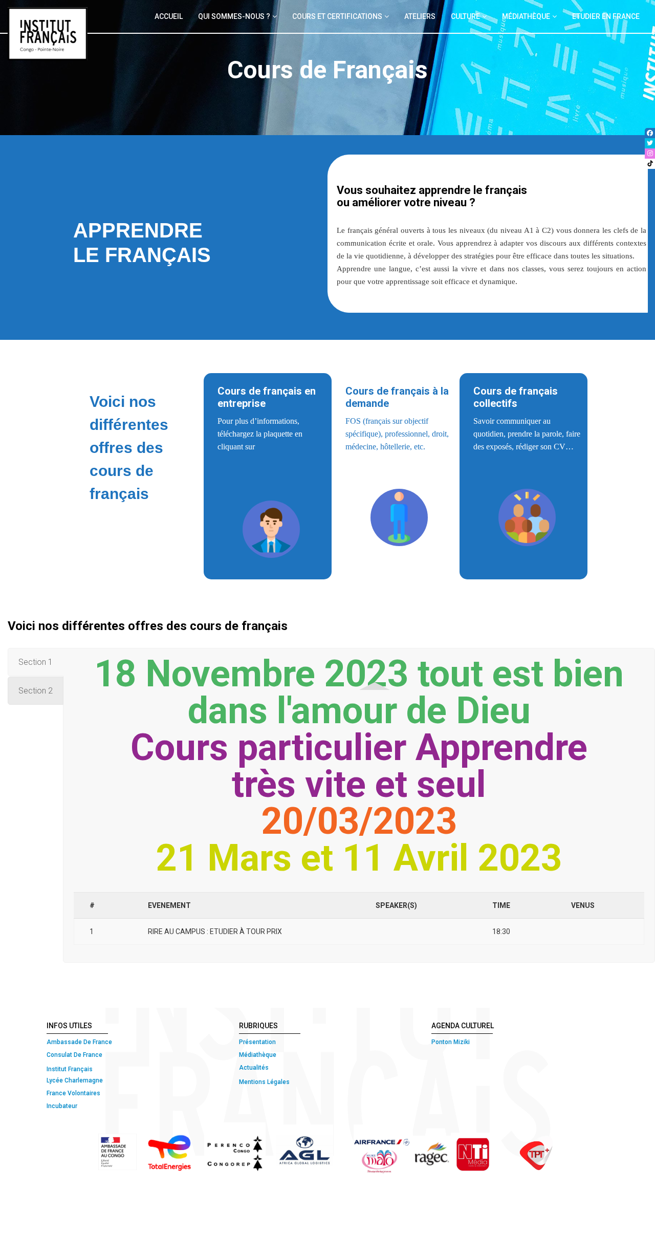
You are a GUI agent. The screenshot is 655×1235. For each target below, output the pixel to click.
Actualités (254, 1067)
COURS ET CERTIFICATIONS (337, 16)
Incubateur (62, 1106)
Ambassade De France (79, 1042)
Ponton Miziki (450, 1042)
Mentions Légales (264, 1082)
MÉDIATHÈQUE (526, 16)
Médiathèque (257, 1054)
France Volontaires (73, 1093)
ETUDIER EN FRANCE (606, 16)
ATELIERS (419, 16)
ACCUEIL (169, 16)
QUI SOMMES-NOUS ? (234, 16)
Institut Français (70, 1069)
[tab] (359, 692)
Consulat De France (75, 1054)
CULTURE (465, 16)
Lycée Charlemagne (75, 1080)
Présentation (257, 1042)
